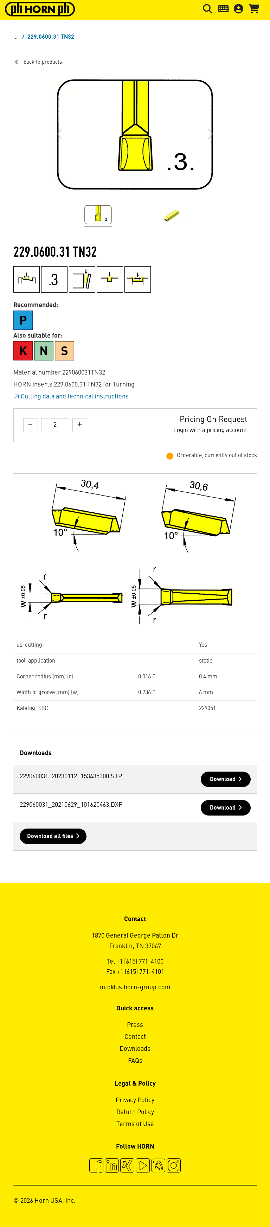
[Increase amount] (79, 425)
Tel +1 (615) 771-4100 (135, 962)
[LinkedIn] (112, 1166)
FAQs (135, 1061)
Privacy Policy (135, 1100)
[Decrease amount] (30, 425)
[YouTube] (143, 1166)
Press (135, 1025)
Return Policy (135, 1112)
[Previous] (59, 134)
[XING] (127, 1166)
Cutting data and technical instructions (75, 397)
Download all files (50, 836)
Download (223, 779)
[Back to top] (237, 1202)
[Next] (210, 134)
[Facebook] (96, 1166)
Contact (135, 1037)
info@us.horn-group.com (135, 987)
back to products (43, 62)
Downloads (135, 1049)
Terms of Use (135, 1124)
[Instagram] (174, 1166)
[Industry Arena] (158, 1166)
